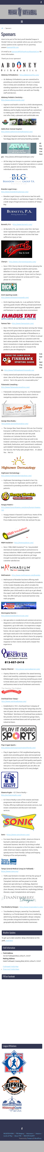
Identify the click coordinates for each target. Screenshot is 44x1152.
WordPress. (38, 1138)
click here (9, 941)
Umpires (38, 1133)
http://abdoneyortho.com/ (29, 75)
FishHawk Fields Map (10, 967)
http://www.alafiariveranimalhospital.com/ (17, 132)
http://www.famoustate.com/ (23, 324)
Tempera (30, 1138)
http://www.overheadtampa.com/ (14, 701)
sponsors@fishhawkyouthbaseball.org (25, 52)
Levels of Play (8, 1136)
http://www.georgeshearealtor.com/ (15, 424)
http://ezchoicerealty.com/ (11, 795)
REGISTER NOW (9, 1133)
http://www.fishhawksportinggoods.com (19, 370)
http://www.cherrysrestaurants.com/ (22, 262)
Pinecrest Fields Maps (11, 969)
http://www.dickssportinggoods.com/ (15, 298)
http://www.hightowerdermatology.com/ (16, 476)
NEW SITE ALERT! (29, 1136)
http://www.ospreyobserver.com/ (27, 669)
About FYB (17, 1136)
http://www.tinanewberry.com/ (31, 907)
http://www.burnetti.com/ (22, 225)
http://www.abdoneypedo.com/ (12, 100)
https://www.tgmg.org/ (9, 871)
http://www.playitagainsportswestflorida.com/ (18, 748)
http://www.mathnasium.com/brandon (26, 575)
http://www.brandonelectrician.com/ (14, 616)
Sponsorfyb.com (13, 47)
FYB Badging (20, 1133)
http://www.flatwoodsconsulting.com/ (15, 387)
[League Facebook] (41, 2)
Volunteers (29, 1133)
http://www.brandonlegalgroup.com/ (14, 192)
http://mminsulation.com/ (23, 543)
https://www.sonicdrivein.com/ (18, 835)
